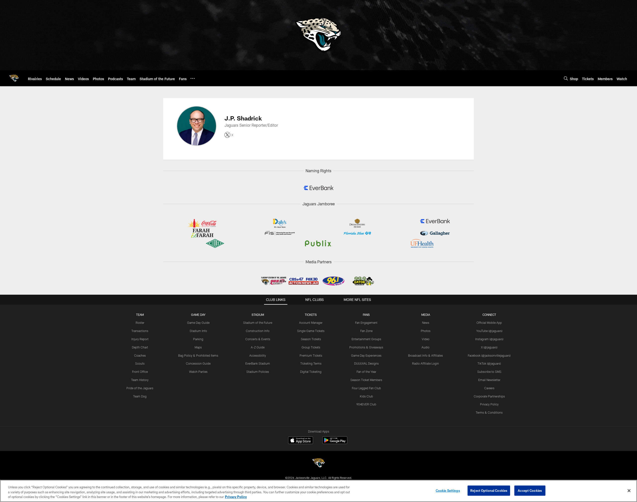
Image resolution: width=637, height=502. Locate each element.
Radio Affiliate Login (425, 363)
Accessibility (257, 355)
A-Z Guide (258, 347)
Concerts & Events (257, 339)
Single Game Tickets (310, 331)
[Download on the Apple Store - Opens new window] (300, 441)
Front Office (140, 371)
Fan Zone (366, 331)
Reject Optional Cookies (488, 490)
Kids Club (366, 396)
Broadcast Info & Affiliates (425, 355)
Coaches (140, 355)
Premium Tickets (311, 355)
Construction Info (257, 331)
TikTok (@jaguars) (489, 363)
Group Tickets (311, 347)
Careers (489, 388)
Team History (140, 380)
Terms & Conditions (489, 412)
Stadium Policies (257, 371)
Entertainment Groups (366, 339)
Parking (198, 339)
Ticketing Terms (310, 363)
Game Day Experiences (366, 355)
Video (425, 339)
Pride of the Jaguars (139, 388)
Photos (425, 331)
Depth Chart (140, 347)
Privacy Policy (489, 404)
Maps (198, 347)
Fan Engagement (366, 322)
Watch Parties (198, 371)
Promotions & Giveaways (366, 347)
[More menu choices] (193, 78)
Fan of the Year (366, 371)
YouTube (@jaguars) (489, 331)
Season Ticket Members (366, 380)
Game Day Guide (198, 322)
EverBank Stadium (257, 363)
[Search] (566, 78)
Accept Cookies (530, 490)
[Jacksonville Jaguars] (318, 463)
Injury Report (140, 339)
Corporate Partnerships (489, 396)
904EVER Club (366, 404)
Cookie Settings (448, 490)
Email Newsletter (489, 380)
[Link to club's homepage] (14, 78)
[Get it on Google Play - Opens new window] (335, 443)
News (425, 322)
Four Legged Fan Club (366, 388)
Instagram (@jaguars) (489, 339)
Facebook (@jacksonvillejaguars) (489, 355)
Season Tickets (311, 339)
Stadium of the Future (257, 322)
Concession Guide (198, 363)
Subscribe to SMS (489, 371)
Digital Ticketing (310, 371)
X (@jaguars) (489, 347)
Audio (425, 347)
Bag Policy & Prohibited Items (198, 355)
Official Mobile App (489, 322)
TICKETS (311, 314)
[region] (318, 491)
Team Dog (140, 396)
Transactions (139, 331)
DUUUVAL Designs (366, 363)
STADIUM (258, 314)
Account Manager (310, 322)
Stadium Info (198, 331)
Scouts (140, 363)
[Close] (629, 490)
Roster (140, 322)
